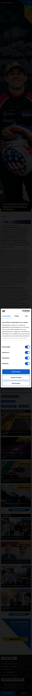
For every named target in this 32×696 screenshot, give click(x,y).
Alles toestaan (16, 371)
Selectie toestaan (16, 377)
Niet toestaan (16, 383)
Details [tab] (16, 316)
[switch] (27, 352)
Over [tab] (26, 316)
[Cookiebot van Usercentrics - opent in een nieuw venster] (22, 311)
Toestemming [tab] (6, 316)
